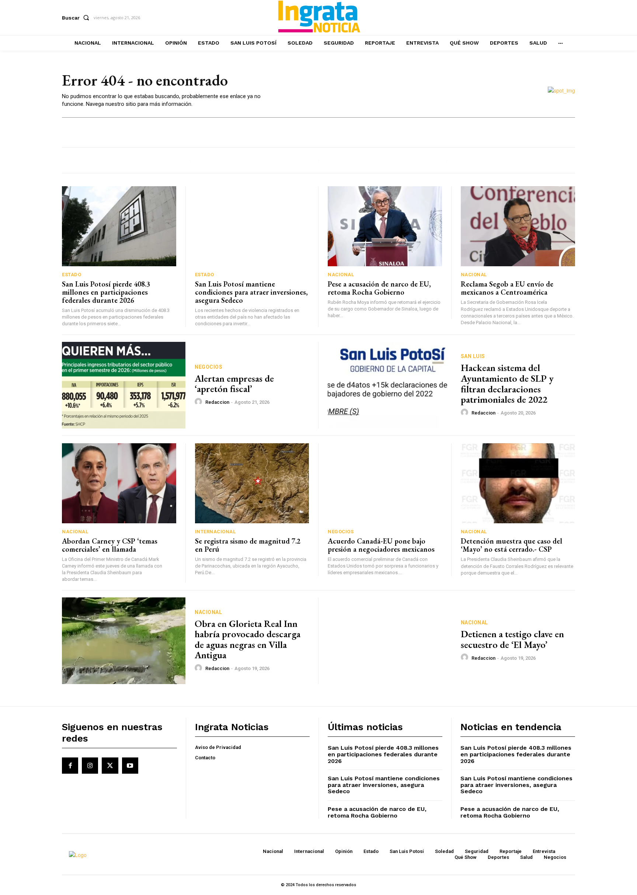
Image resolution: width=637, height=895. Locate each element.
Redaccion (217, 402)
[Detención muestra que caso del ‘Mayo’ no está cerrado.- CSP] (518, 483)
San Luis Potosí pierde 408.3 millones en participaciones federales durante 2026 (106, 292)
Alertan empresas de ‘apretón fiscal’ (234, 383)
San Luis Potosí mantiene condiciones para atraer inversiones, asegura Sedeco (251, 292)
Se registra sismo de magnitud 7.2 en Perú (247, 545)
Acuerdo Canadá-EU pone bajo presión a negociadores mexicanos (381, 545)
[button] (77, 17)
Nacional (341, 274)
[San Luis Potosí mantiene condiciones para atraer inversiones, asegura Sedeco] (252, 226)
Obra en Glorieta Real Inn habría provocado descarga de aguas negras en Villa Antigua (247, 639)
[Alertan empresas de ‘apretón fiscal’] (123, 385)
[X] (110, 765)
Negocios (208, 367)
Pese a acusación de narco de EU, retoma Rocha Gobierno (379, 288)
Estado (71, 274)
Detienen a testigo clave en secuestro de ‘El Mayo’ (512, 639)
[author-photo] (199, 402)
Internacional (215, 531)
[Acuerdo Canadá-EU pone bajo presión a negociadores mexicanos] (385, 483)
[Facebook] (70, 765)
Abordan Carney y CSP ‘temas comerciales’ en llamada (109, 545)
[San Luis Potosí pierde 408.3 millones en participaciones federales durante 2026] (119, 226)
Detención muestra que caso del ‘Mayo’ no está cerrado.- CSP (511, 545)
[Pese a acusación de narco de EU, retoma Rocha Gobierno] (385, 226)
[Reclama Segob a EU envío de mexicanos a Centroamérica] (518, 226)
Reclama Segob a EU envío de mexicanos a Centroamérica (507, 288)
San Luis (473, 356)
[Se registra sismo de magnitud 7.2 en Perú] (252, 483)
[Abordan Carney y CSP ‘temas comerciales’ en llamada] (119, 483)
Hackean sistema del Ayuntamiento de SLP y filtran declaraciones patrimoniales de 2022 (507, 383)
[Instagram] (90, 765)
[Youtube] (130, 765)
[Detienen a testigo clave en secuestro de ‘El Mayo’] (390, 640)
